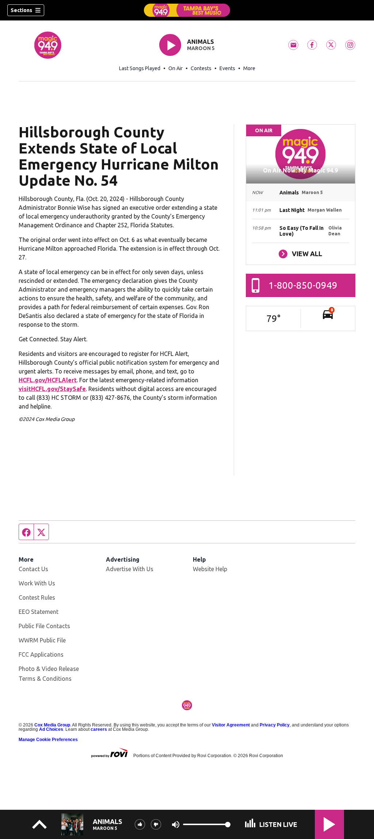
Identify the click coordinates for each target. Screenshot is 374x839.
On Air (175, 68)
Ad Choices (51, 729)
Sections (21, 10)
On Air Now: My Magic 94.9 (300, 170)
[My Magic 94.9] (187, 10)
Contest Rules (37, 597)
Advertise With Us (129, 569)
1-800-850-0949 (302, 285)
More (249, 68)
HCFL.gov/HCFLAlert (48, 380)
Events (227, 68)
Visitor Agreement (231, 725)
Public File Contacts (44, 626)
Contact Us (33, 569)
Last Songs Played (139, 68)
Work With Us (37, 583)
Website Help (210, 569)
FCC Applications (41, 654)
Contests (201, 68)
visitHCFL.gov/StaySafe (52, 389)
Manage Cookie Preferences (48, 739)
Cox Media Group (52, 725)
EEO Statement (38, 611)
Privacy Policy (275, 725)
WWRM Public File (42, 640)
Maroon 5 (201, 48)
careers (99, 729)
